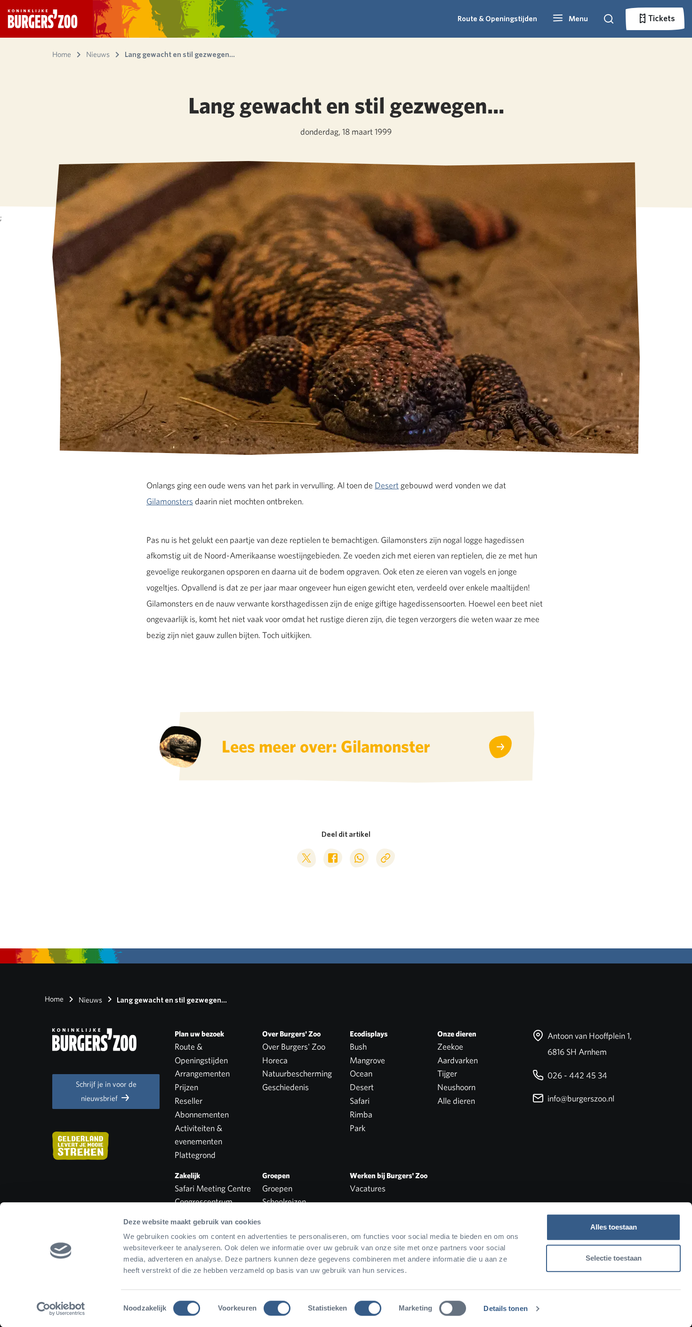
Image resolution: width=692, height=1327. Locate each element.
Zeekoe (450, 1046)
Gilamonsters (169, 501)
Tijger (447, 1073)
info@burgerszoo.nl (580, 1098)
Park (357, 1128)
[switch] (277, 1308)
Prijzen (186, 1087)
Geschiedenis (285, 1087)
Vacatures (368, 1188)
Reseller (188, 1100)
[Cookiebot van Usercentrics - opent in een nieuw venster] (61, 1309)
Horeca (275, 1060)
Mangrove (367, 1060)
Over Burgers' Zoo (293, 1046)
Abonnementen (202, 1114)
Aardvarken (457, 1060)
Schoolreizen (284, 1201)
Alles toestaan (613, 1227)
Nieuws (89, 1000)
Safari (360, 1100)
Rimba (361, 1114)
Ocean (361, 1073)
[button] (570, 19)
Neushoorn (456, 1087)
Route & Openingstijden (497, 19)
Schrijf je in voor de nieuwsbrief (106, 1091)
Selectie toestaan (614, 1258)
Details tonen (505, 1308)
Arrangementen (202, 1073)
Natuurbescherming (297, 1073)
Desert (387, 485)
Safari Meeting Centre (213, 1188)
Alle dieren (456, 1100)
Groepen (277, 1188)
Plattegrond (195, 1154)
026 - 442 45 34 (576, 1075)
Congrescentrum (204, 1201)
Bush (358, 1046)
